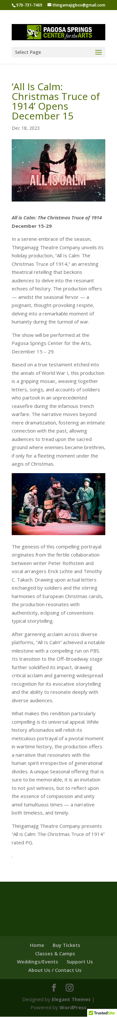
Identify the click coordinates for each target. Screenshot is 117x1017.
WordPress (72, 1007)
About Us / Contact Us (55, 970)
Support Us (80, 961)
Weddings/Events (37, 961)
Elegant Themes (71, 999)
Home (37, 945)
